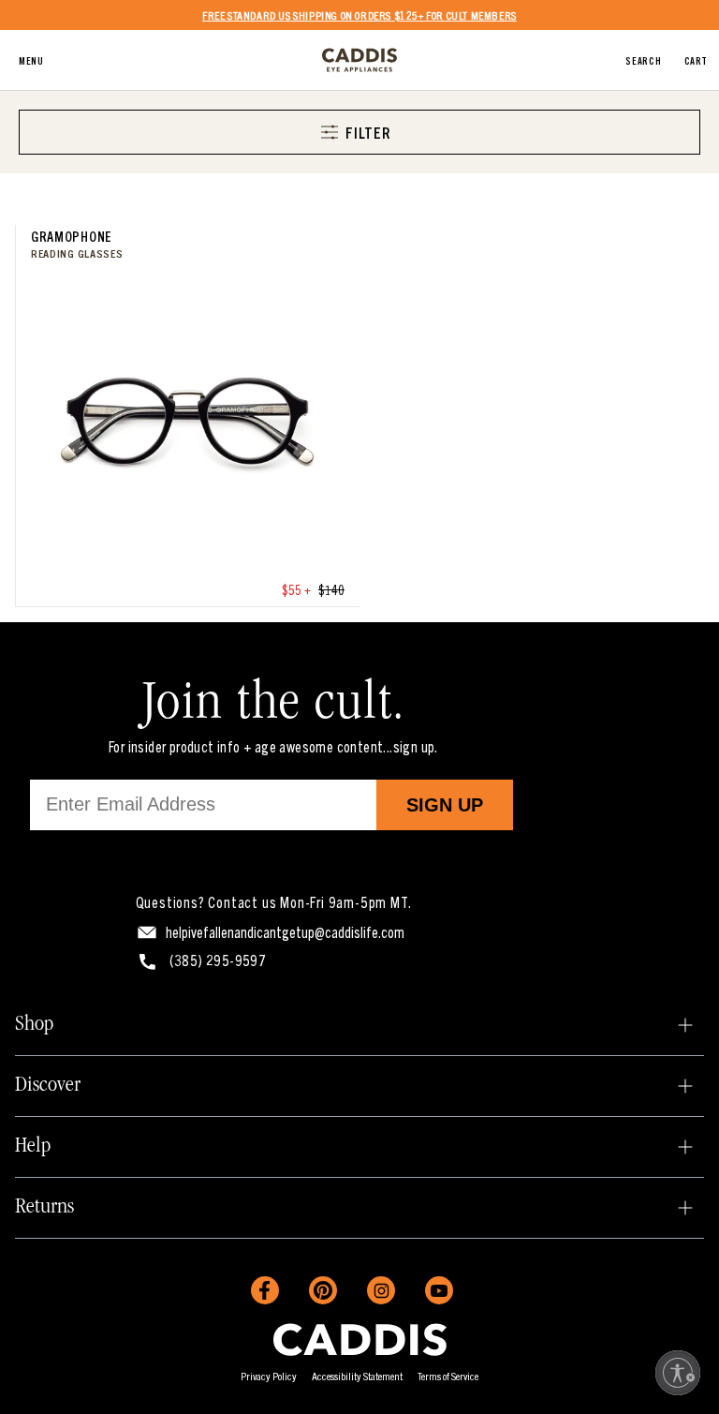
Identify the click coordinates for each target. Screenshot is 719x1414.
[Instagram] (381, 1290)
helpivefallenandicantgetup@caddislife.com (285, 931)
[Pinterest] (323, 1290)
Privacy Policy (269, 1375)
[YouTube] (439, 1290)
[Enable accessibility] (677, 1372)
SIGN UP (444, 805)
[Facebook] (265, 1290)
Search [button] (643, 60)
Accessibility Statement (357, 1375)
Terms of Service (448, 1375)
